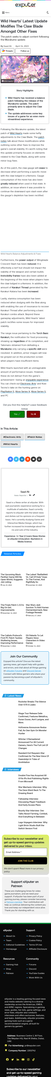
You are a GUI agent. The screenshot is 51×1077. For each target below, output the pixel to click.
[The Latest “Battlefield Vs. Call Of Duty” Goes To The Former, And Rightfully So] (37, 565)
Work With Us (35, 977)
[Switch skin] (47, 12)
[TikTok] (33, 1059)
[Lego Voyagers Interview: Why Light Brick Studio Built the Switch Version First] (9, 826)
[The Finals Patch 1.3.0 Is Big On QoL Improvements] (12, 595)
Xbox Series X (22, 391)
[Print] (39, 459)
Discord (32, 969)
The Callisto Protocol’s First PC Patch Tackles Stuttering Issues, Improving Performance (12, 639)
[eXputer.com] (25, 5)
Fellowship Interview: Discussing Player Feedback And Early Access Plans (32, 801)
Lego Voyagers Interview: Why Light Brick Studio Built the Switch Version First (32, 825)
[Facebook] (10, 459)
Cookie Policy (35, 940)
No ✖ (33, 414)
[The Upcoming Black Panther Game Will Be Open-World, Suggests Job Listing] (12, 565)
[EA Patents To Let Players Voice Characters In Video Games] (37, 626)
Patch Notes (35, 437)
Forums (32, 964)
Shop (8, 969)
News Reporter (20, 495)
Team (8, 940)
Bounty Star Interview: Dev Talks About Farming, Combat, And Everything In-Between (33, 813)
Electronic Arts (28, 383)
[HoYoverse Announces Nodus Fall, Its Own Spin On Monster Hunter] (9, 731)
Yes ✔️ (17, 414)
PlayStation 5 (7, 391)
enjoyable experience (37, 379)
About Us (10, 936)
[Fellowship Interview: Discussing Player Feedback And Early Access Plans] (9, 802)
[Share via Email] (33, 459)
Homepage (11, 949)
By (2, 46)
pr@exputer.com (32, 1045)
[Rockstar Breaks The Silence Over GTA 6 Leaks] (9, 705)
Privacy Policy (35, 936)
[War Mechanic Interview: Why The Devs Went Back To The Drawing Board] (9, 790)
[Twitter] (16, 459)
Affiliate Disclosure (38, 949)
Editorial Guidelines (15, 944)
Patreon (10, 973)
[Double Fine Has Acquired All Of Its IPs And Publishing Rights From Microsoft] (9, 779)
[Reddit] (27, 459)
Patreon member (14, 902)
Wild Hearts (16, 133)
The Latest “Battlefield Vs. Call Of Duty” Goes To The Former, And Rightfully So (37, 578)
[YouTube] (23, 1059)
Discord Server (34, 670)
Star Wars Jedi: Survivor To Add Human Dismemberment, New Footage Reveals (37, 609)
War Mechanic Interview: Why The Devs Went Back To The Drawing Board (32, 790)
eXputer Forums (14, 670)
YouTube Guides (36, 973)
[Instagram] (28, 1059)
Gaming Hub (12, 964)
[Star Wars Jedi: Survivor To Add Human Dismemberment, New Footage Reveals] (37, 595)
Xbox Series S (38, 391)
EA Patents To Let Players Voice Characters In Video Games (35, 639)
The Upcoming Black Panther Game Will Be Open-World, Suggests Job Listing (12, 578)
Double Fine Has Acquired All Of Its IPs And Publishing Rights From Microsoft (33, 778)
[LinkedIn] (22, 459)
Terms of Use (35, 944)
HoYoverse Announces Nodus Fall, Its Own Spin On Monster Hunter (32, 730)
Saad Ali (6, 46)
